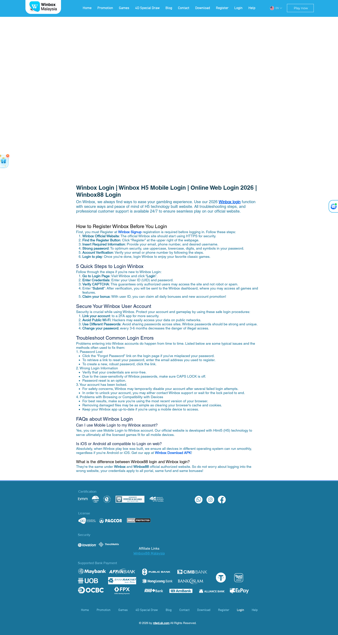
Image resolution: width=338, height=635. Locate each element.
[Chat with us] (333, 206)
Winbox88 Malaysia (149, 553)
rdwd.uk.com (161, 623)
